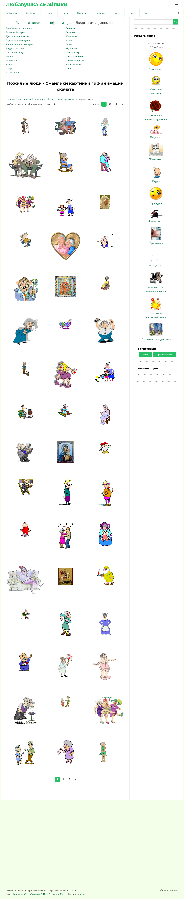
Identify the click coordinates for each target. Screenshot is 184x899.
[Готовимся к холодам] (105, 545)
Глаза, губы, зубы (15, 32)
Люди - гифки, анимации (61, 99)
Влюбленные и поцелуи (19, 28)
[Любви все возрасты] (65, 549)
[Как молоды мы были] (105, 247)
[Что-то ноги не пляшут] (26, 763)
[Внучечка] (65, 215)
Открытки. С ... (21, 894)
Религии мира (73, 64)
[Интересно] (25, 417)
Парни (9, 56)
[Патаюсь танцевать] (105, 762)
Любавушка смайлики (36, 4)
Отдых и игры (73, 52)
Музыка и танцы (15, 52)
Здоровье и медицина (18, 40)
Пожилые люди (75, 56)
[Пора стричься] (105, 342)
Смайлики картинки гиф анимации (25, 99)
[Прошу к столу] (105, 636)
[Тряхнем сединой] (65, 636)
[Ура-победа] (25, 670)
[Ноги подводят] (26, 134)
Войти (145, 354)
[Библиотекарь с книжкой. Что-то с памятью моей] (25, 493)
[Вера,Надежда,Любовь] (65, 296)
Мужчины (71, 48)
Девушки (71, 32)
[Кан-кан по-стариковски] (105, 723)
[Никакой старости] (105, 679)
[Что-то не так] (65, 504)
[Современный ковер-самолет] (65, 416)
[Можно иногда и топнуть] (25, 536)
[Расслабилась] (105, 289)
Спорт (9, 68)
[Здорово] (105, 425)
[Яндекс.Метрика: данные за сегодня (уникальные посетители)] (169, 890)
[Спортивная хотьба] (25, 247)
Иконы (69, 40)
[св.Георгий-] (65, 586)
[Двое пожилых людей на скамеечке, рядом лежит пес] (65, 134)
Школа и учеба (14, 72)
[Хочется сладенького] (25, 618)
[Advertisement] (92, 846)
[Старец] (105, 208)
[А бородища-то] (105, 454)
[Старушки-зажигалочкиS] (25, 213)
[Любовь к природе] (105, 381)
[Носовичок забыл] (65, 762)
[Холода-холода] (65, 327)
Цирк (68, 68)
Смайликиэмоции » (156, 91)
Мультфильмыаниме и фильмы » (156, 289)
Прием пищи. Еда (75, 60)
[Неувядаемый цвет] (65, 462)
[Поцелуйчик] (105, 505)
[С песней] (25, 592)
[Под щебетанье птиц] (25, 178)
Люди (69, 44)
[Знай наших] (105, 135)
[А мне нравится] (65, 387)
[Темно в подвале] (105, 584)
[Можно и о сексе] (65, 676)
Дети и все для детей (17, 36)
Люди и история (15, 48)
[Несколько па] (105, 171)
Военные (70, 28)
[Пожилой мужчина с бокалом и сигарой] (25, 462)
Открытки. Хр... (56, 894)
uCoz (82, 894)
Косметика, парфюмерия (19, 44)
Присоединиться (164, 354)
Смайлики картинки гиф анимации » (45, 23)
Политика (11, 60)
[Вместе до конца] (65, 259)
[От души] (26, 300)
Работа (9, 64)
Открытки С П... (38, 894)
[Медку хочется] (26, 723)
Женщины (71, 36)
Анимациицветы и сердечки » (156, 117)
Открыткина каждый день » (156, 315)
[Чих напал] (26, 344)
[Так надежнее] (26, 376)
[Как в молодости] (65, 706)
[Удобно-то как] (65, 172)
